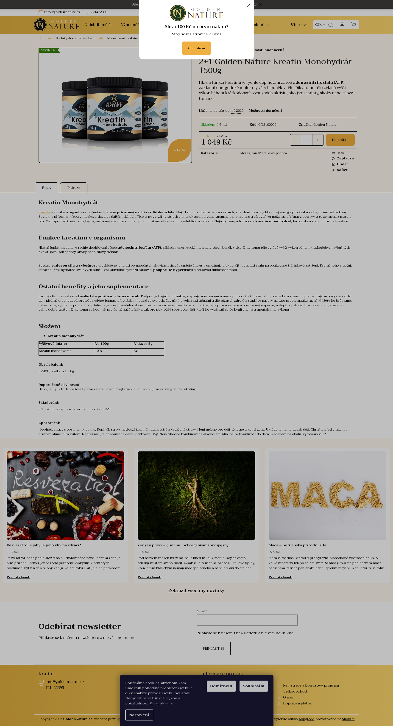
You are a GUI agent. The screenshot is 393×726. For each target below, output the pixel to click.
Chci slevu (196, 48)
